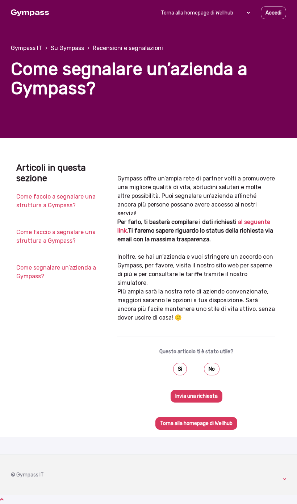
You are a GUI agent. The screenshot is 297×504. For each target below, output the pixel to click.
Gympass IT (26, 48)
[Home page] (30, 13)
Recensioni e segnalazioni (128, 48)
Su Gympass (67, 48)
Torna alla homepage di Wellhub (197, 13)
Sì (180, 369)
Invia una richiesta (196, 396)
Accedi (273, 13)
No (212, 369)
